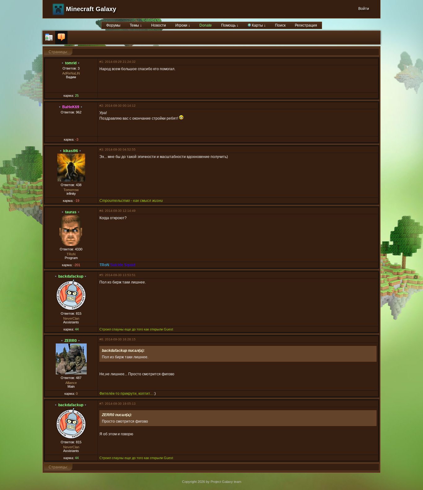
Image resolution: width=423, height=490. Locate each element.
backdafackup (70, 276)
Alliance (71, 383)
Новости (158, 25)
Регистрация (306, 25)
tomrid (70, 63)
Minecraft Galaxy (91, 9)
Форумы (113, 25)
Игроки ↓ (182, 25)
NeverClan (71, 318)
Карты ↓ (258, 25)
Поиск (280, 25)
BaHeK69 (70, 107)
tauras (70, 212)
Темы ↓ (136, 25)
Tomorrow (71, 190)
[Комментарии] (61, 37)
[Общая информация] (49, 37)
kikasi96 (70, 151)
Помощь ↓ (229, 25)
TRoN (71, 254)
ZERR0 (70, 341)
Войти (363, 8)
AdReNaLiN (71, 73)
